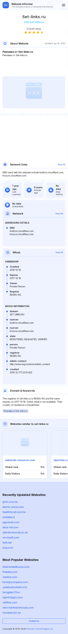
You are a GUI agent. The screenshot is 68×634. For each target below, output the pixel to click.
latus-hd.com (10, 527)
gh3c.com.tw (10, 501)
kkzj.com (8, 547)
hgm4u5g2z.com (13, 597)
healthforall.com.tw (14, 512)
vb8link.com (10, 602)
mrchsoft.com (11, 537)
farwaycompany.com (15, 582)
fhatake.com (10, 571)
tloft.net (7, 542)
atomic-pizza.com (13, 507)
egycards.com (11, 522)
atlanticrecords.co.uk (15, 532)
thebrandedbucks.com (16, 566)
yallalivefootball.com (15, 587)
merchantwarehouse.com (18, 607)
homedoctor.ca (12, 612)
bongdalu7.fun (11, 592)
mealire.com (10, 577)
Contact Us (34, 621)
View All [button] (61, 164)
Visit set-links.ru (34, 21)
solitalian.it (9, 517)
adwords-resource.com (20, 460)
